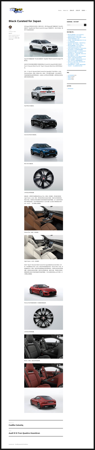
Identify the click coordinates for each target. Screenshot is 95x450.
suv (13, 37)
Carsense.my (11, 444)
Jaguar (15, 36)
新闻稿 (83, 10)
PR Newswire (70, 88)
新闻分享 (72, 10)
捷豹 (18, 37)
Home (59, 10)
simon (10, 29)
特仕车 (10, 39)
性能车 (16, 37)
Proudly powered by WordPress (21, 444)
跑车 (12, 39)
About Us (65, 10)
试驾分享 (78, 10)
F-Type (12, 36)
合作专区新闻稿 (71, 75)
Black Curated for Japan (14, 35)
